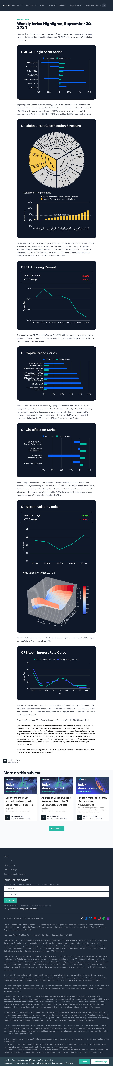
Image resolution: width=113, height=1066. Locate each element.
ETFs (42, 5)
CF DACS (51, 5)
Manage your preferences (28, 909)
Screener (62, 5)
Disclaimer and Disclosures (15, 874)
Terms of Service (10, 861)
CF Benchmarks (14, 760)
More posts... (56, 829)
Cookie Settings (10, 870)
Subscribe (10, 900)
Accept (84, 1061)
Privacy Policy (9, 865)
